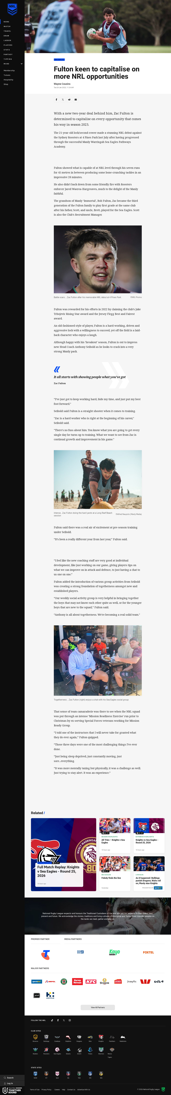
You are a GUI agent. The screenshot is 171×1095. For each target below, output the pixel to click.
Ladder (7, 40)
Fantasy (8, 54)
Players (8, 45)
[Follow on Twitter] (64, 1020)
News (6, 22)
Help (63, 1089)
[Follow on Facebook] (58, 1020)
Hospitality (8, 79)
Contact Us (71, 1089)
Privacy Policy (46, 1089)
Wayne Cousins (62, 83)
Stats (7, 50)
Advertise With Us (83, 1089)
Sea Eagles (59, 60)
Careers (57, 1089)
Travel (7, 31)
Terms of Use (34, 1089)
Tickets (7, 75)
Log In (10, 1083)
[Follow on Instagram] (70, 1020)
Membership (9, 70)
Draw (6, 36)
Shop (6, 84)
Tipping (8, 59)
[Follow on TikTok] (52, 1020)
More (6, 64)
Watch (7, 26)
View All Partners (98, 1007)
